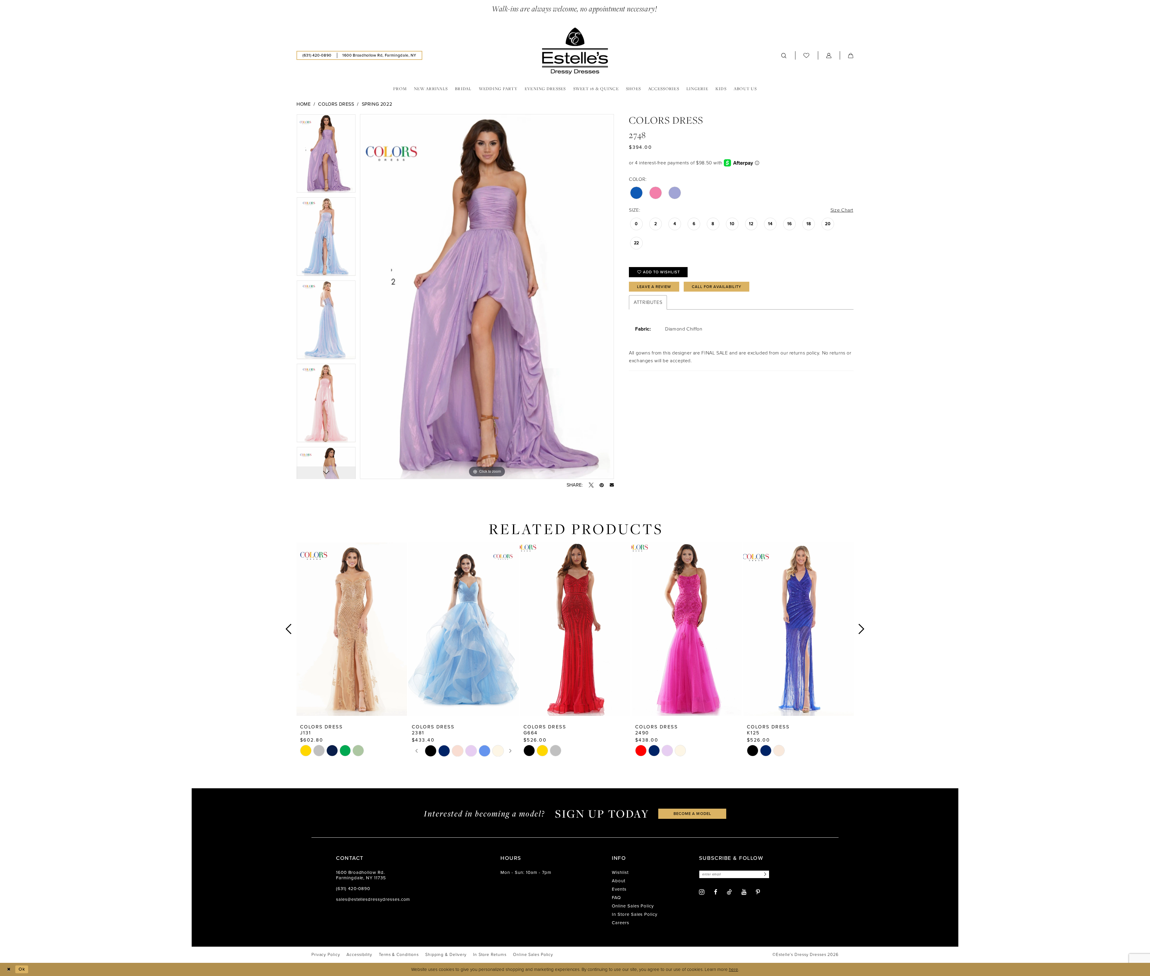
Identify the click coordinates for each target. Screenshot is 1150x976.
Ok (22, 969)
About (618, 881)
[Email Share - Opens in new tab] (612, 485)
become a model (692, 813)
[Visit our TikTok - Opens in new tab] (729, 892)
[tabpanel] (326, 155)
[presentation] (351, 629)
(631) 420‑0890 (353, 888)
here (733, 969)
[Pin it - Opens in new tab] (602, 485)
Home (303, 104)
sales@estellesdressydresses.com (373, 899)
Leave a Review (654, 287)
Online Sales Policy (633, 906)
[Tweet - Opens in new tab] (591, 485)
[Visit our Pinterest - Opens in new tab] (758, 892)
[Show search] (784, 55)
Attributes (648, 302)
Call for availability (717, 287)
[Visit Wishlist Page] (806, 55)
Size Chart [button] (841, 210)
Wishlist (620, 872)
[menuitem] (317, 55)
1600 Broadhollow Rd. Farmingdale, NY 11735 (361, 875)
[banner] (575, 51)
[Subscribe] (764, 874)
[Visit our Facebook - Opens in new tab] (715, 892)
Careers (620, 922)
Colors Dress (336, 104)
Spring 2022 (377, 104)
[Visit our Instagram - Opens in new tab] (701, 892)
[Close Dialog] (9, 969)
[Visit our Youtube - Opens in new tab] (744, 892)
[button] (829, 55)
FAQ (616, 897)
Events (619, 889)
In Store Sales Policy (634, 914)
